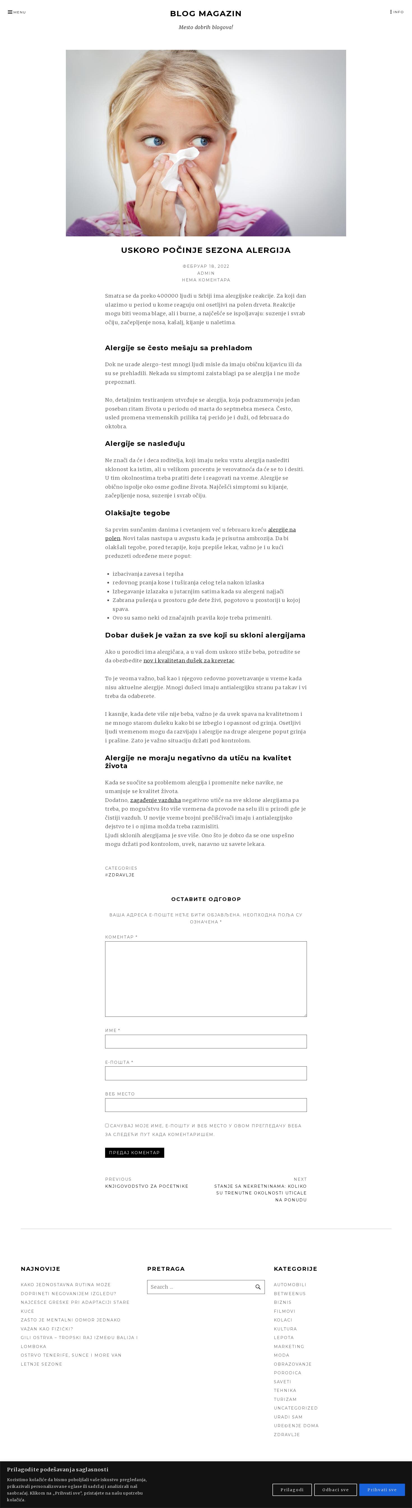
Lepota (284, 1337)
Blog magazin (206, 13)
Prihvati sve (382, 1489)
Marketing (289, 1346)
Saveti (282, 1381)
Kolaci (283, 1320)
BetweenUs (290, 1293)
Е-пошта (119, 1062)
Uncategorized (296, 1408)
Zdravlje (121, 874)
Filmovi (285, 1311)
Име (112, 1030)
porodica (288, 1372)
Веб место (120, 1094)
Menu (19, 12)
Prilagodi (292, 1489)
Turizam (285, 1399)
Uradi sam (288, 1417)
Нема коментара (206, 280)
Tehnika (285, 1390)
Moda (282, 1355)
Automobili (290, 1284)
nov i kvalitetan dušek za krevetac (189, 660)
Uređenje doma (296, 1425)
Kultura (285, 1328)
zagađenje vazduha (155, 800)
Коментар (121, 937)
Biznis (283, 1302)
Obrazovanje (293, 1364)
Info (399, 12)
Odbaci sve (335, 1489)
